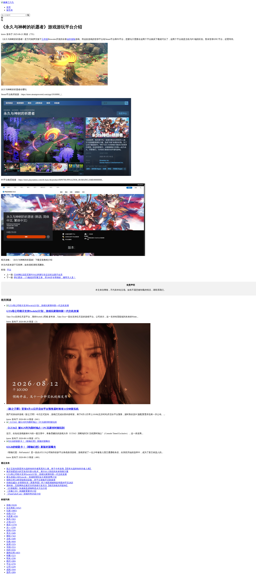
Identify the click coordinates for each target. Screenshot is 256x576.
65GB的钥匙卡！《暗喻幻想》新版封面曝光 (31, 447)
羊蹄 (11, 547)
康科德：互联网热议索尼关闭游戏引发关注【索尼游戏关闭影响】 (37, 485)
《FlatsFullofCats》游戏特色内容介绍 (23, 494)
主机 (11, 539)
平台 (9, 270)
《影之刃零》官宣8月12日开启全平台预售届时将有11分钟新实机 (42, 408)
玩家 (11, 511)
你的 (11, 550)
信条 (11, 541)
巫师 (11, 544)
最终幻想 (13, 553)
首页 (8, 7)
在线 (11, 513)
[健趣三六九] (7, 2)
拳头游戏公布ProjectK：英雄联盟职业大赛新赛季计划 (31, 477)
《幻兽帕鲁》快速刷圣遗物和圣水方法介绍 (26, 488)
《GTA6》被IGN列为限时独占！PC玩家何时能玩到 (35, 427)
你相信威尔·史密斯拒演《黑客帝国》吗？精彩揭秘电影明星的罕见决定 (39, 483)
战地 (11, 530)
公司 (11, 567)
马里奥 (12, 516)
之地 (11, 522)
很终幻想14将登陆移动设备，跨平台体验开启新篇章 (30, 480)
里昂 (11, 572)
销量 (11, 555)
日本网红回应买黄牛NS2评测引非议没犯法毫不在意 (38, 275)
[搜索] (28, 15)
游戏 (11, 505)
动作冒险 (71, 39)
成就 (11, 569)
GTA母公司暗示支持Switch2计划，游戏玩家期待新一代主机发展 (42, 311)
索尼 (11, 525)
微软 (11, 536)
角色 (11, 519)
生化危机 (13, 508)
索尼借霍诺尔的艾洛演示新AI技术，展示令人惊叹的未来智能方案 (37, 471)
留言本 (9, 10)
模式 (11, 561)
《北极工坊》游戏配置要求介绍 (21, 491)
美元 (11, 533)
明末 (11, 558)
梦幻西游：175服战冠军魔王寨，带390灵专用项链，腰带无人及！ (45, 277)
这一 (11, 527)
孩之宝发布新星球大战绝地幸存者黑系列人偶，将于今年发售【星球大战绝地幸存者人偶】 (49, 469)
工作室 (45, 39)
